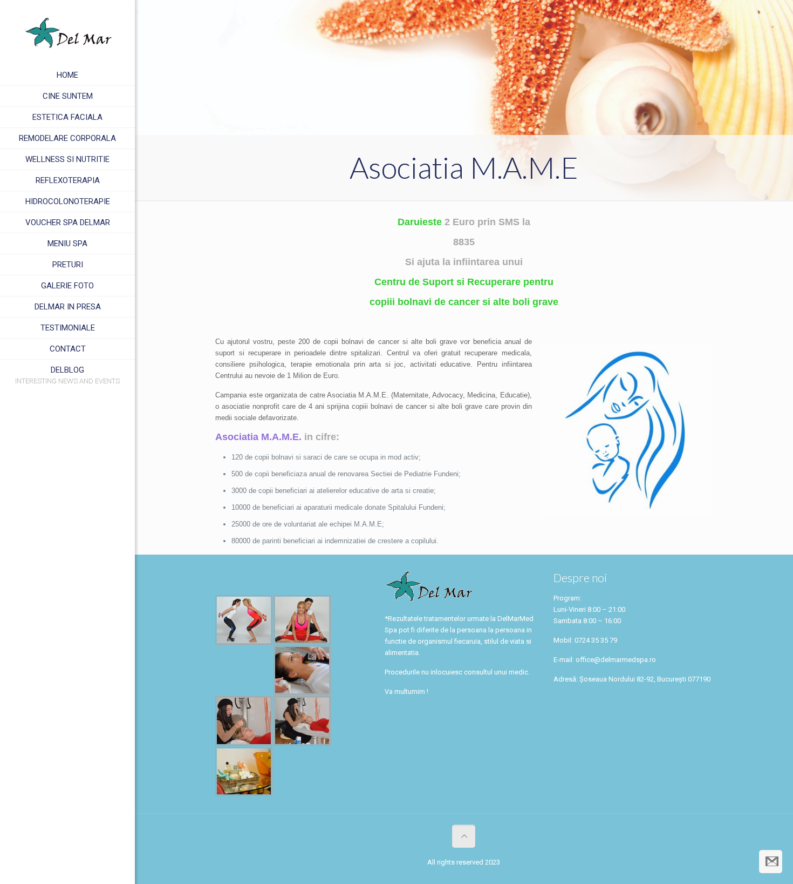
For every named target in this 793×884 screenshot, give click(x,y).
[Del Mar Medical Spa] (67, 32)
